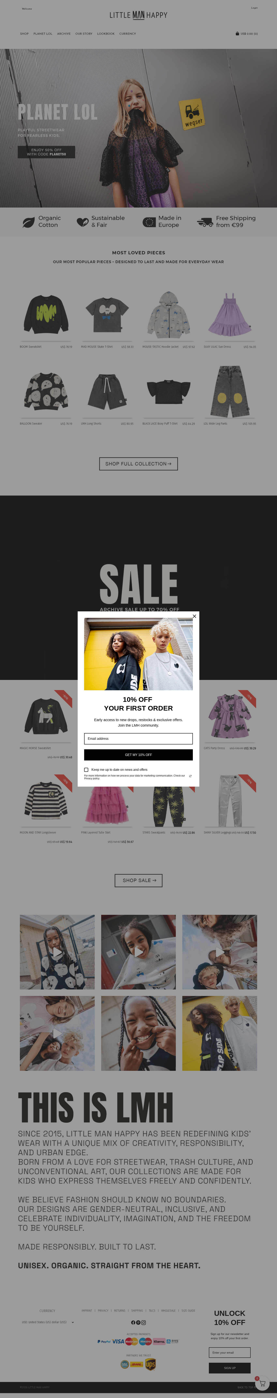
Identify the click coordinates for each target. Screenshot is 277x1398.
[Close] (194, 616)
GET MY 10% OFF (138, 755)
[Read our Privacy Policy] (190, 776)
